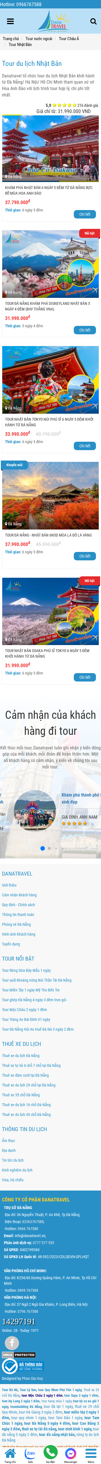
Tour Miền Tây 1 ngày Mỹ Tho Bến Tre (31, 990)
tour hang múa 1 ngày (57, 1401)
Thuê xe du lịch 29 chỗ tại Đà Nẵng (29, 1085)
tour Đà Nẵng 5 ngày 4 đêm (47, 1423)
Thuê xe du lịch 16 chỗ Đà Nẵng (26, 1104)
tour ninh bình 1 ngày (74, 1429)
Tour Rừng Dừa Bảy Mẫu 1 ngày (26, 970)
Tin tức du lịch (13, 1160)
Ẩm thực (8, 1140)
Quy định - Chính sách (18, 905)
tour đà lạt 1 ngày (58, 1406)
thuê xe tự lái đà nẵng (39, 1429)
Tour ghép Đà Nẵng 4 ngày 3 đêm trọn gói (34, 1000)
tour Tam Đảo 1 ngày (65, 1417)
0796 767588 (28, 1311)
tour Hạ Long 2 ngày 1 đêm (21, 1401)
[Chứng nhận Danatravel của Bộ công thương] (23, 1366)
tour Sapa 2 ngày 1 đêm (81, 1396)
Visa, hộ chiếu (13, 1180)
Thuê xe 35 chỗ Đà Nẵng (21, 1095)
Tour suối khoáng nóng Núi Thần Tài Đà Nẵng (37, 980)
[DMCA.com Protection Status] (19, 1354)
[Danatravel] (53, 20)
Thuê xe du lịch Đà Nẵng (21, 1055)
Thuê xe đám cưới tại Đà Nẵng (25, 1075)
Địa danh (9, 1150)
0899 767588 (28, 1290)
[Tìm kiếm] (93, 21)
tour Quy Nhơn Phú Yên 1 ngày (59, 1390)
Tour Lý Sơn (28, 1390)
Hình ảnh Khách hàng (18, 934)
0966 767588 (28, 1228)
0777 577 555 (43, 1242)
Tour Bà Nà (10, 1390)
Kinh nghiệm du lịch (17, 1170)
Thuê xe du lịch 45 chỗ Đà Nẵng (26, 1114)
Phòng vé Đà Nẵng (16, 924)
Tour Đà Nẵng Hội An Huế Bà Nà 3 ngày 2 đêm (38, 1029)
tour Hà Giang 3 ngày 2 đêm (40, 1412)
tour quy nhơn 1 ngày (28, 1417)
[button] (50, 848)
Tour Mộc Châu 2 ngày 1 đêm (24, 1009)
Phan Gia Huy (32, 1378)
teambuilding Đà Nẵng (26, 1407)
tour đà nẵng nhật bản (56, 1434)
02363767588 (33, 1221)
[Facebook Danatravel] (12, 1343)
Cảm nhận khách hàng (19, 895)
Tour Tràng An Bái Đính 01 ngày (26, 1019)
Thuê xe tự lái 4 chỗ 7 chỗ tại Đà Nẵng (31, 1065)
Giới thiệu (9, 885)
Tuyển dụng (11, 944)
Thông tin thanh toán (18, 914)
